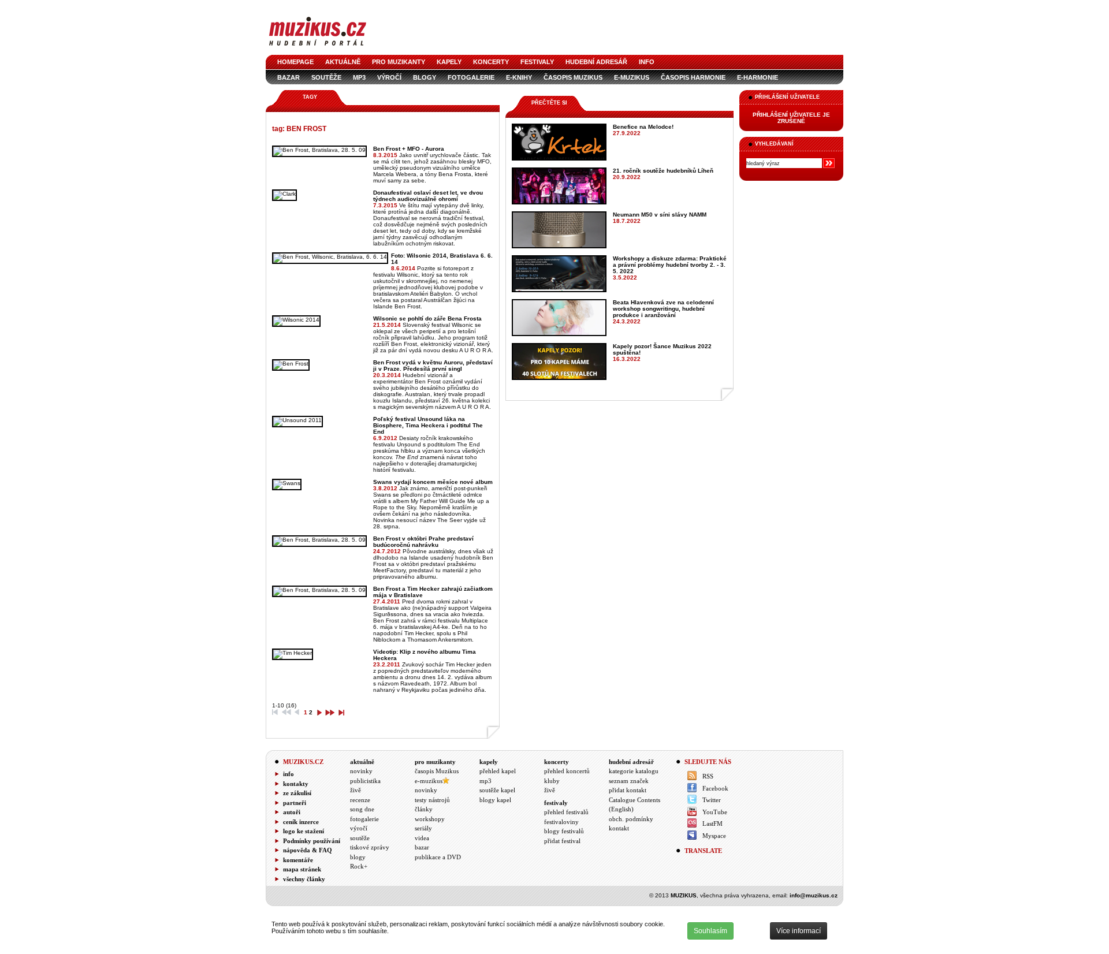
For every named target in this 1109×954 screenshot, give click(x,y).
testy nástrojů (432, 799)
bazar (288, 77)
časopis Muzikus (573, 77)
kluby (552, 780)
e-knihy (519, 77)
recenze (360, 799)
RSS (707, 776)
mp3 (359, 77)
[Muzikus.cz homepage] (318, 47)
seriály (423, 828)
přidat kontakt (627, 790)
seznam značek (629, 780)
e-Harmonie (757, 77)
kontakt (619, 828)
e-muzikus (631, 77)
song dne (362, 809)
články (424, 809)
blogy (424, 77)
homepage (295, 61)
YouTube (714, 811)
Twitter (711, 799)
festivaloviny (561, 821)
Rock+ (358, 866)
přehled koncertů (567, 770)
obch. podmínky (631, 818)
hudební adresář (596, 61)
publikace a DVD (438, 857)
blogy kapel (495, 799)
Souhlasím (710, 931)
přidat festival (562, 840)
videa (422, 837)
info (646, 61)
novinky (361, 770)
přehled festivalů (566, 811)
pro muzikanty (398, 61)
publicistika (365, 780)
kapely (449, 61)
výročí (389, 77)
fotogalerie (471, 77)
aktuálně (342, 61)
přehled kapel (497, 770)
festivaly (537, 61)
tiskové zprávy (369, 847)
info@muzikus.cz (814, 895)
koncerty (491, 61)
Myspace (714, 835)
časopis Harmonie (693, 77)
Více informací (798, 931)
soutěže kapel (497, 790)
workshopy (430, 818)
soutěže (326, 77)
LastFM (712, 823)
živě (355, 790)
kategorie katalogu (633, 770)
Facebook (715, 788)
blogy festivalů (564, 831)
